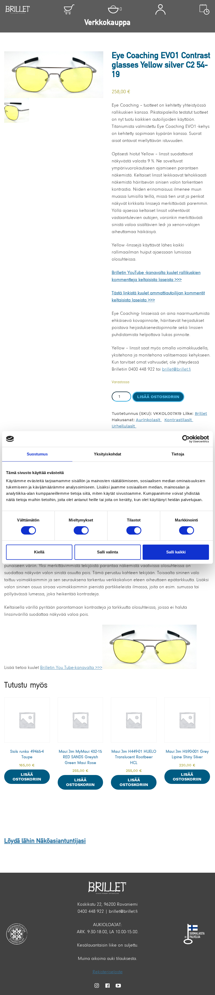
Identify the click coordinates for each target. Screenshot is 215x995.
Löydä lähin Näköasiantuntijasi (45, 841)
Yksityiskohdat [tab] (107, 454)
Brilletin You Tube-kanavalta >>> (71, 668)
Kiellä (39, 552)
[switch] (81, 530)
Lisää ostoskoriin (158, 396)
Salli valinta (107, 552)
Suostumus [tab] (37, 454)
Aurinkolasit (149, 419)
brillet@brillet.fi (176, 369)
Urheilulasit (124, 426)
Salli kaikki (176, 552)
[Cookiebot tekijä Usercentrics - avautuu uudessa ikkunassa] (186, 439)
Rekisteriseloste (108, 972)
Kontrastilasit (178, 419)
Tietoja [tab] (177, 454)
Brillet (201, 413)
